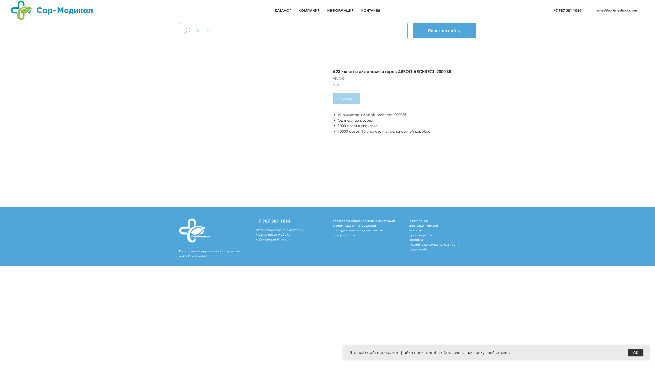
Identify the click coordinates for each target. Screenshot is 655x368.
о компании (418, 221)
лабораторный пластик (274, 239)
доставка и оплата (423, 225)
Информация (340, 10)
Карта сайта (418, 249)
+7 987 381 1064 (567, 10)
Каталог (283, 10)
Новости (415, 230)
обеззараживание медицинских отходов (364, 221)
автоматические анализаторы (279, 230)
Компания (309, 10)
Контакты (370, 10)
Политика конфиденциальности (433, 244)
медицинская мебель (273, 234)
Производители (420, 235)
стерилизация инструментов (355, 225)
